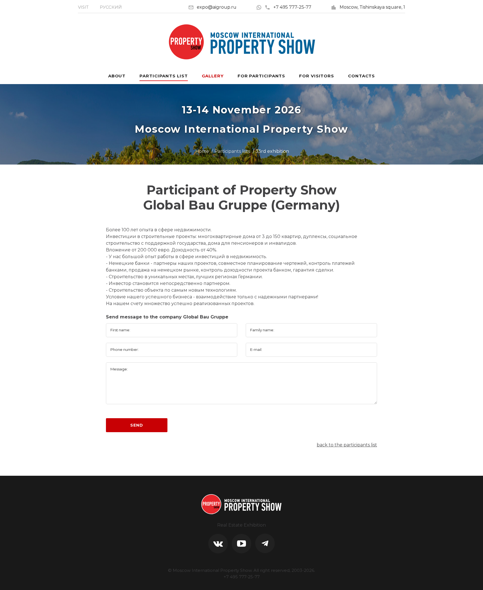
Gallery (213, 75)
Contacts (361, 75)
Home (202, 151)
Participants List (163, 75)
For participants (261, 75)
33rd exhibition (272, 151)
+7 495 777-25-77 (292, 7)
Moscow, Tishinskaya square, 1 (372, 7)
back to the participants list (347, 445)
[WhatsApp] (260, 7)
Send (136, 425)
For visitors (316, 75)
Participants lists (232, 151)
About (117, 75)
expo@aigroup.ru (216, 7)
